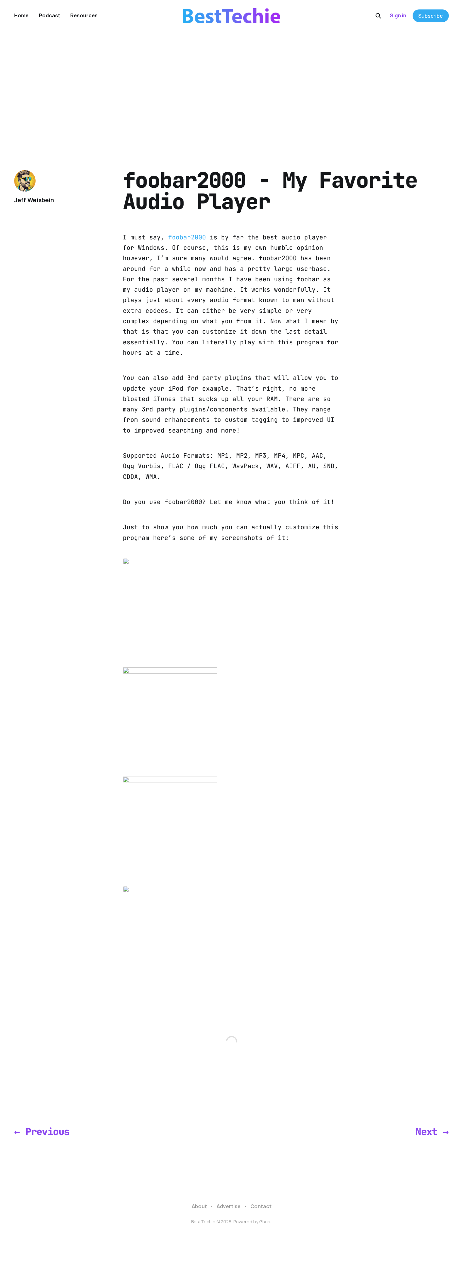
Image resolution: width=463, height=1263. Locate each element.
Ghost (265, 1222)
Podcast (49, 15)
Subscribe (430, 15)
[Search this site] (378, 15)
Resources (84, 15)
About (199, 1206)
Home (21, 15)
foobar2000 (187, 237)
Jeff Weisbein (34, 200)
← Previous (41, 1131)
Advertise (229, 1206)
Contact (261, 1206)
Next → (432, 1131)
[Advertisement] (231, 79)
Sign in (398, 15)
